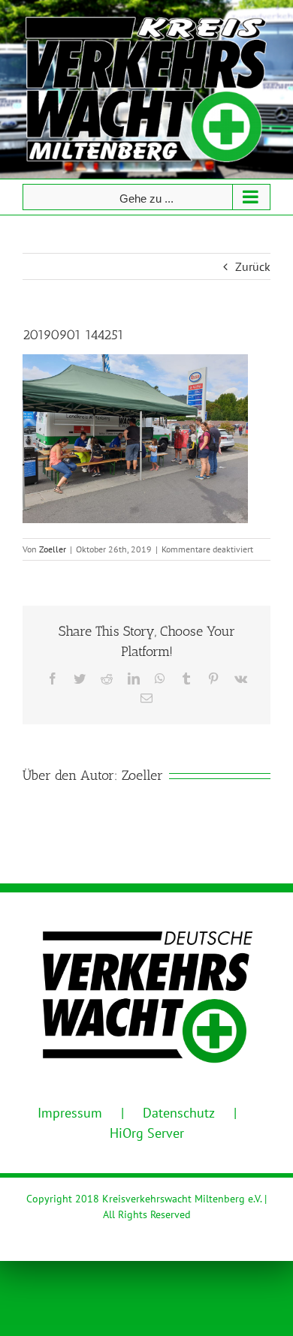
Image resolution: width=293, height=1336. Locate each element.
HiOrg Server (147, 1133)
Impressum (70, 1112)
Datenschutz (179, 1112)
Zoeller (52, 549)
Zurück (252, 266)
